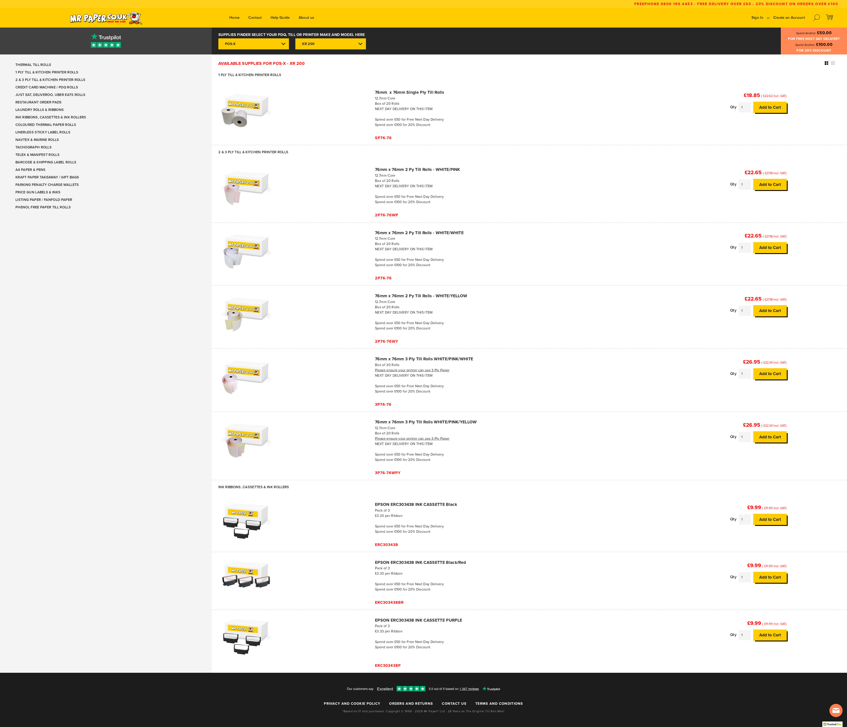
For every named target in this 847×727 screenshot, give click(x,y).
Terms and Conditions (499, 703)
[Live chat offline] (836, 710)
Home (234, 17)
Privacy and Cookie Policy (352, 703)
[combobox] (253, 43)
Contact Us (454, 703)
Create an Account (789, 17)
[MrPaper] (105, 18)
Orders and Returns (411, 703)
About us (306, 17)
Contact (255, 17)
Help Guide (280, 17)
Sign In (757, 17)
